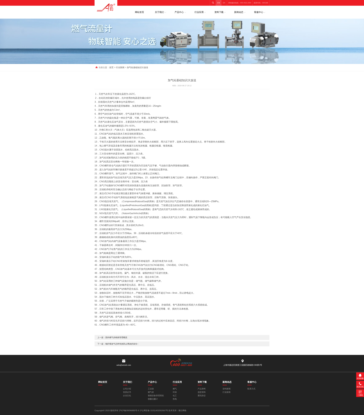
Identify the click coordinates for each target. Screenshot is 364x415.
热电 (175, 399)
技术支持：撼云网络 (177, 410)
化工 (175, 396)
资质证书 (127, 392)
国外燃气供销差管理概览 (116, 337)
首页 (111, 67)
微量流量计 (153, 399)
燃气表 (151, 392)
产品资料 (202, 389)
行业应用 (199, 12)
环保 (175, 392)
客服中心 (258, 12)
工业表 (151, 389)
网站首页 (139, 12)
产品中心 (179, 12)
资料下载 (219, 12)
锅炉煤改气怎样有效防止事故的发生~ (121, 344)
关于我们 (159, 12)
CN (218, 3)
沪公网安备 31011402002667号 (154, 410)
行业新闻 (120, 67)
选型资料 (202, 392)
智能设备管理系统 (156, 396)
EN (224, 3)
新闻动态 (238, 12)
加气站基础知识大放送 (137, 67)
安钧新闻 (226, 389)
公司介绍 (127, 389)
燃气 (175, 389)
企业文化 (127, 396)
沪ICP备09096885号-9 (129, 410)
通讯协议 (202, 396)
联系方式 (251, 389)
